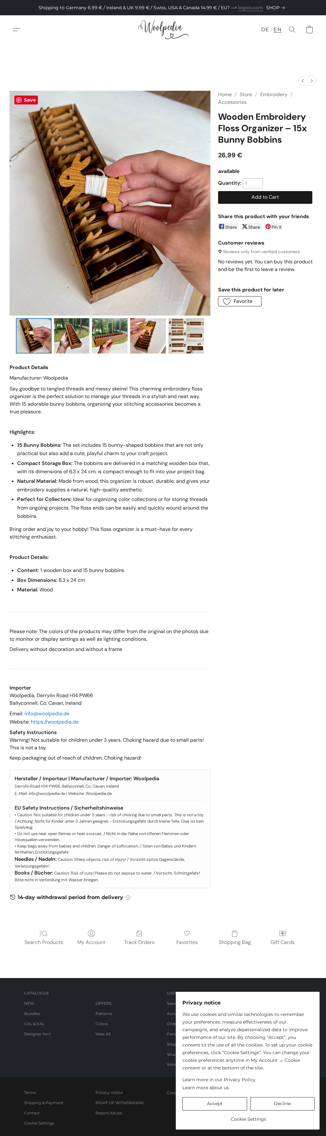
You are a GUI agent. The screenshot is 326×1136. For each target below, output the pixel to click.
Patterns (104, 1013)
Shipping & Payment (43, 1102)
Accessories (232, 102)
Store (246, 94)
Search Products (44, 942)
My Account (91, 942)
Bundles (32, 1013)
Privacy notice (109, 1092)
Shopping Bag (235, 942)
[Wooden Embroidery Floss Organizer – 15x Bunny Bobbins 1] (72, 336)
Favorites (187, 942)
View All (103, 1034)
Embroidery (273, 94)
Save (30, 100)
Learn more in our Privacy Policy (218, 1079)
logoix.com (250, 8)
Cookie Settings (39, 1123)
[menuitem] (302, 80)
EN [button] (277, 29)
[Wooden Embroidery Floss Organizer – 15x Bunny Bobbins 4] (186, 336)
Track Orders (139, 942)
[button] (163, 29)
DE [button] (265, 29)
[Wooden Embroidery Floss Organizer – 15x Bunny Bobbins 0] (34, 336)
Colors (102, 1023)
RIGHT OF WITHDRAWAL (120, 1102)
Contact (32, 1113)
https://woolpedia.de (55, 721)
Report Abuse (109, 1113)
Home (225, 94)
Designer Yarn (37, 1034)
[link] (276, 7)
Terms (30, 1092)
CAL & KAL (34, 1023)
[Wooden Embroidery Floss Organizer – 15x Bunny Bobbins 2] (110, 336)
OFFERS (103, 1003)
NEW (29, 1003)
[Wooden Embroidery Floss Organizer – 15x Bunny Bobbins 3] (148, 336)
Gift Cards (282, 942)
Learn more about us (205, 1087)
